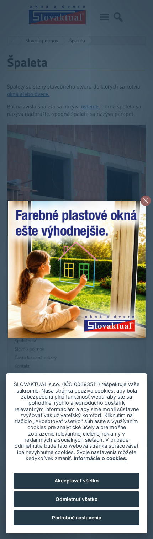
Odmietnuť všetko (76, 499)
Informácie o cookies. (100, 458)
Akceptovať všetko (76, 481)
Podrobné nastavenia (76, 518)
